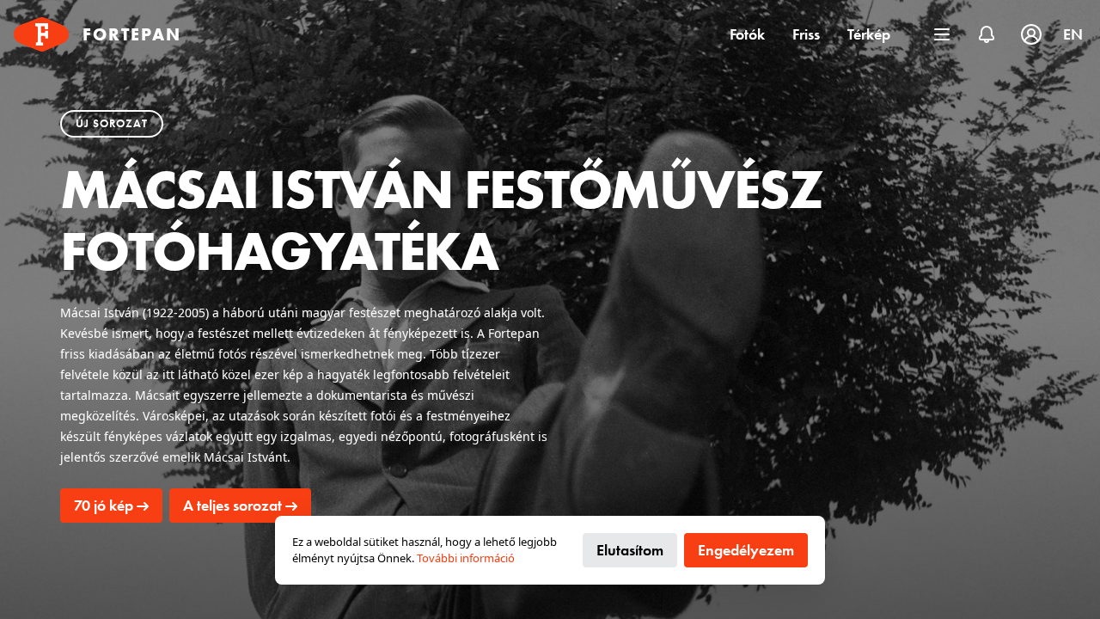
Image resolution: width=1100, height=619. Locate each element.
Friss (806, 34)
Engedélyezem (746, 550)
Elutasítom (629, 550)
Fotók (747, 34)
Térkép (868, 34)
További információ (466, 558)
